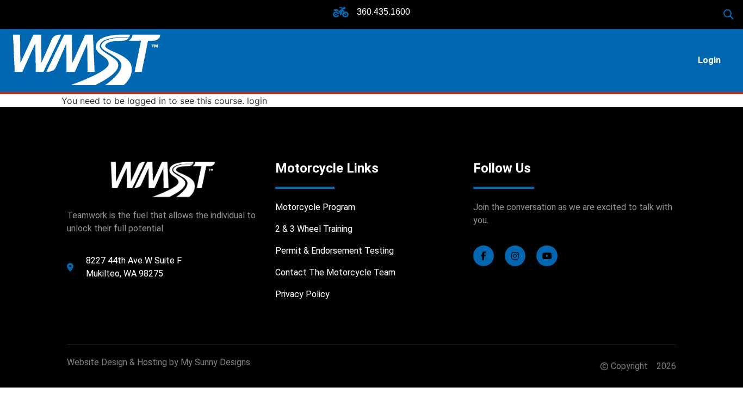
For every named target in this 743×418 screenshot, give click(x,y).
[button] (729, 14)
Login (709, 60)
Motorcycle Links (327, 168)
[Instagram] (515, 255)
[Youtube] (546, 255)
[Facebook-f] (483, 255)
